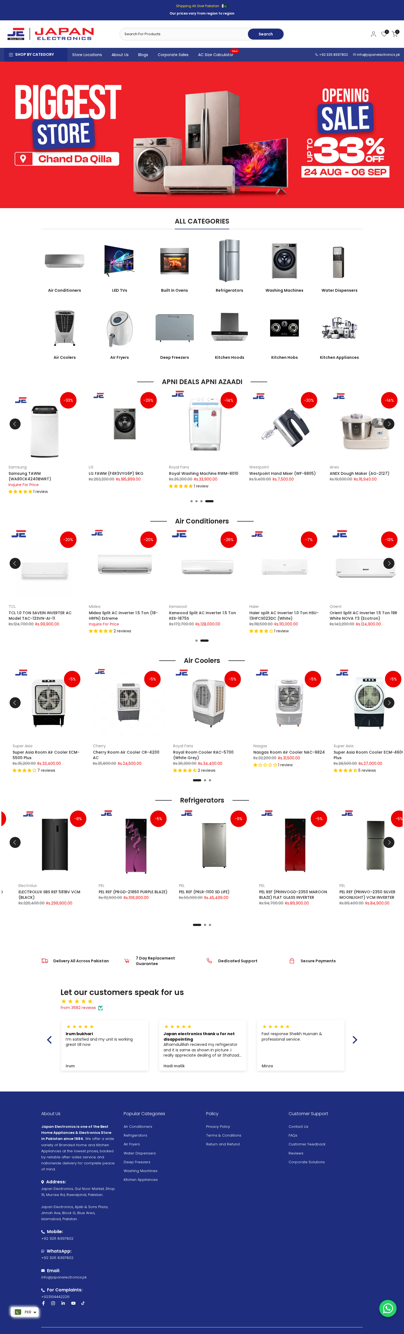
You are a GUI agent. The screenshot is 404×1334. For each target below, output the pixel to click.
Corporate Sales (173, 54)
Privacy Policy (218, 1126)
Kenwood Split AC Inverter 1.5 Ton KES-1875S (199, 615)
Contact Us (298, 1126)
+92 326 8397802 (333, 54)
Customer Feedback (307, 1144)
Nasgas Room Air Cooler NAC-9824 (282, 752)
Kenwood (175, 606)
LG (88, 467)
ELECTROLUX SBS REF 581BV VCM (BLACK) (37, 894)
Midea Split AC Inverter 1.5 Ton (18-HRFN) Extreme (120, 615)
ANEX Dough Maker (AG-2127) (356, 473)
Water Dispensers (140, 1153)
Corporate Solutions (307, 1162)
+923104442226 (55, 1296)
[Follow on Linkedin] (63, 1303)
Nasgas (253, 746)
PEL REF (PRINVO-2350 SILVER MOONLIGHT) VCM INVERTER (355, 894)
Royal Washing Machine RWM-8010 (200, 473)
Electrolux (15, 885)
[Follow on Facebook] (43, 1303)
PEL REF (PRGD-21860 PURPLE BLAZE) (120, 892)
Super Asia (16, 746)
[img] (204, 1001)
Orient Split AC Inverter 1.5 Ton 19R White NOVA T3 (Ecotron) (360, 615)
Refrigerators (135, 1135)
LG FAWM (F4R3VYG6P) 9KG (113, 473)
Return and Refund (223, 1144)
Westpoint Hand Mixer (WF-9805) (279, 473)
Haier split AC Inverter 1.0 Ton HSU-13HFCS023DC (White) (281, 615)
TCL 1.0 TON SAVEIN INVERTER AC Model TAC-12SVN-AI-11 (36, 615)
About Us (120, 54)
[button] (17, 491)
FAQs (293, 1135)
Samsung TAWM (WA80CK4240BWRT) (26, 475)
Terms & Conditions (223, 1135)
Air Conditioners (138, 1126)
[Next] (388, 423)
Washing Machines (140, 1170)
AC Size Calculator (218, 54)
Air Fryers (132, 1144)
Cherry (92, 746)
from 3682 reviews (78, 1007)
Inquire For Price (20, 484)
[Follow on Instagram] (53, 1303)
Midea (91, 606)
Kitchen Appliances (141, 1179)
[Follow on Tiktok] (83, 1303)
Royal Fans (176, 467)
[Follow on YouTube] (73, 1303)
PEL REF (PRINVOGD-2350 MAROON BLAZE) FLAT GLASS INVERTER (280, 894)
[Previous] (15, 423)
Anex (331, 467)
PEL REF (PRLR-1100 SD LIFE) (191, 892)
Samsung (14, 467)
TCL (9, 606)
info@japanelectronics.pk (378, 54)
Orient (332, 606)
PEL (89, 885)
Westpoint (256, 467)
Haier (251, 606)
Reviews (296, 1153)
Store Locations (87, 54)
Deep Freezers (137, 1162)
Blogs (143, 54)
